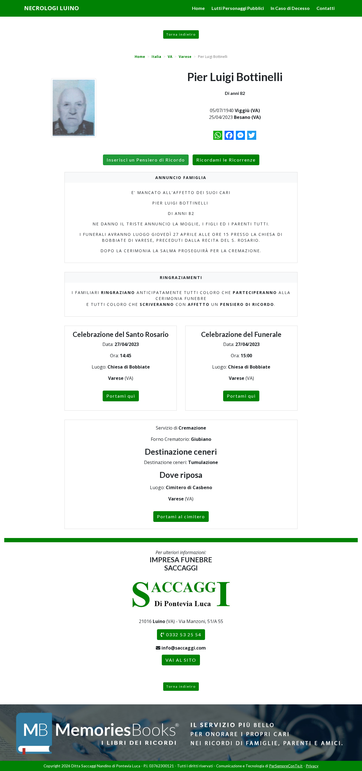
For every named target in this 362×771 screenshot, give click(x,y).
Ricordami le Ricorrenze (226, 159)
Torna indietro (181, 34)
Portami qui (120, 395)
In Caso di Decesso (290, 8)
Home (198, 8)
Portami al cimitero (181, 516)
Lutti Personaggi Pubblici (238, 8)
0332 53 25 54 (183, 634)
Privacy (312, 766)
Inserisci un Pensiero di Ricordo (146, 159)
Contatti (325, 8)
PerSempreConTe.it (286, 766)
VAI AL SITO (180, 660)
